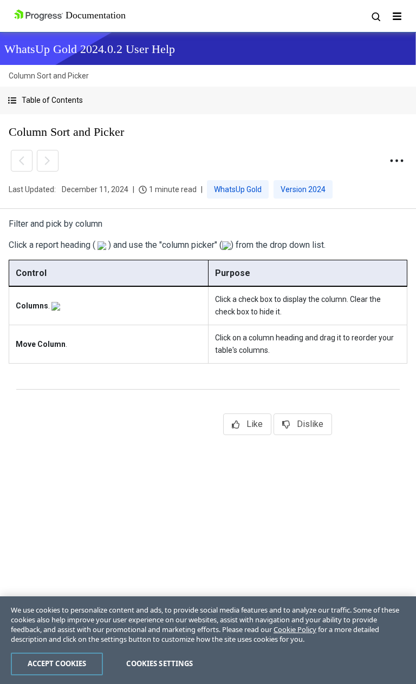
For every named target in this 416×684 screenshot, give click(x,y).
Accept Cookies (57, 663)
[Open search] (375, 16)
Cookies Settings (159, 663)
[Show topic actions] (396, 161)
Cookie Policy (295, 629)
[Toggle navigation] (397, 16)
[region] (208, 640)
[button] (208, 100)
